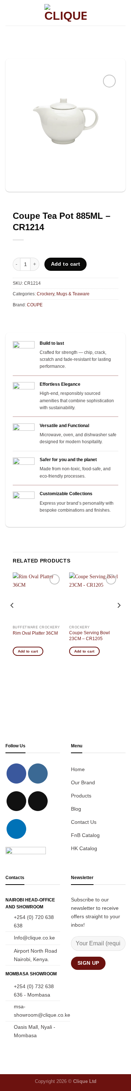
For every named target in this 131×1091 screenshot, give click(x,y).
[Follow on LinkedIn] (16, 829)
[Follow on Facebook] (16, 773)
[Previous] (12, 620)
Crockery (45, 294)
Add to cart (65, 264)
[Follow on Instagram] (38, 773)
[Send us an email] (38, 801)
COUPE (35, 305)
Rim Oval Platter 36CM (35, 633)
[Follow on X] (16, 801)
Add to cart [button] (28, 651)
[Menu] (9, 12)
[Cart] (122, 13)
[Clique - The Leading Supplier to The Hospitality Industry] (65, 13)
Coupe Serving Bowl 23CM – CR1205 (89, 635)
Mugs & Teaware (73, 294)
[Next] (118, 620)
